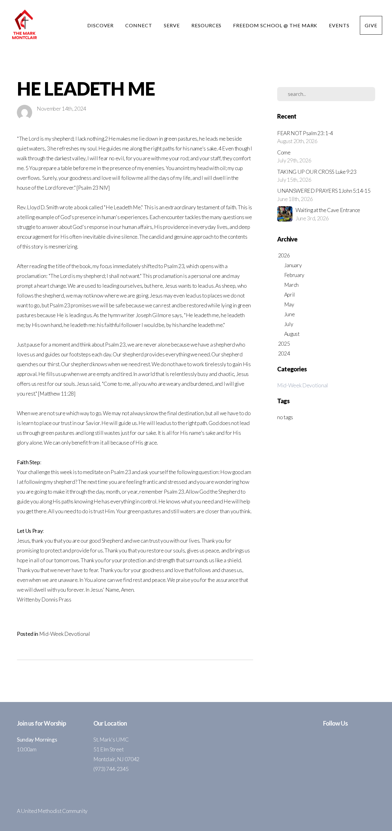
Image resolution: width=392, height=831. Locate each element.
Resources (207, 25)
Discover (101, 25)
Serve (172, 25)
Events (339, 25)
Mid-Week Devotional (64, 634)
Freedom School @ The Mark (275, 25)
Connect (139, 25)
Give (371, 25)
